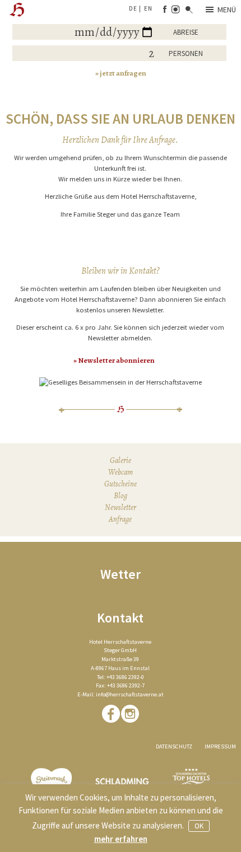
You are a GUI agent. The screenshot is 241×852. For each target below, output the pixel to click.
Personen (186, 53)
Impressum (220, 746)
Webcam (120, 472)
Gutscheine (120, 484)
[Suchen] (189, 10)
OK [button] (198, 826)
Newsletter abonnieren (116, 360)
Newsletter (120, 507)
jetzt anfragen (123, 73)
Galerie (120, 460)
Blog (120, 495)
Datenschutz (174, 746)
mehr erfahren (120, 839)
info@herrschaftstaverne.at (130, 694)
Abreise (185, 32)
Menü (226, 9)
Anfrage (120, 519)
